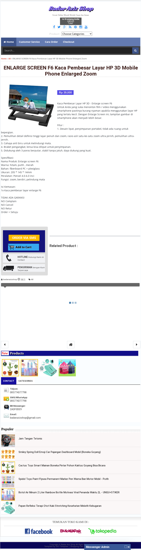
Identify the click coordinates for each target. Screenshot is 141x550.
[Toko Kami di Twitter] (59, 27)
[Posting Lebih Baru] (4, 344)
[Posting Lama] (136, 344)
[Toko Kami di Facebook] (54, 27)
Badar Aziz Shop (71, 8)
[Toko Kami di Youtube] (86, 27)
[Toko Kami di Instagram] (81, 27)
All (32, 279)
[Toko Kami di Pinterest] (76, 27)
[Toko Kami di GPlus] (65, 27)
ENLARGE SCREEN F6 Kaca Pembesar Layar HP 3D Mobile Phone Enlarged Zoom (71, 71)
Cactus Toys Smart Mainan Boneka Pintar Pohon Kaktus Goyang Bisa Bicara (62, 465)
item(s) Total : (71, 21)
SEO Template (62, 546)
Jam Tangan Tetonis (30, 438)
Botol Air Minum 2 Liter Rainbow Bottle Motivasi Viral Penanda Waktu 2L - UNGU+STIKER (69, 492)
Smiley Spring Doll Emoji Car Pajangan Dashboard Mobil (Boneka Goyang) (60, 452)
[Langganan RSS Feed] (70, 27)
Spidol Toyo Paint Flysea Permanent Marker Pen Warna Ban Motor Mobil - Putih (64, 478)
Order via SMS (24, 238)
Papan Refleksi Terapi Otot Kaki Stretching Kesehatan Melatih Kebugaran (60, 505)
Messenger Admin (97, 547)
